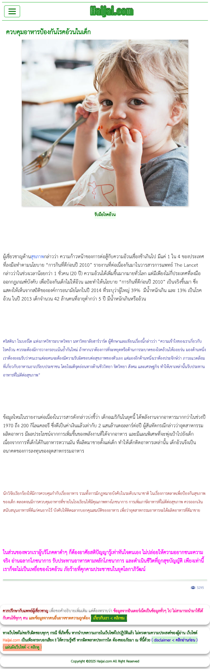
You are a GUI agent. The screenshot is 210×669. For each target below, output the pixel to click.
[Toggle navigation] (12, 11)
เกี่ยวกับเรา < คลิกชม (109, 618)
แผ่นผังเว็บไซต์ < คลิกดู (22, 647)
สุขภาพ (37, 256)
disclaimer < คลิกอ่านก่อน (174, 640)
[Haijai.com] (112, 11)
